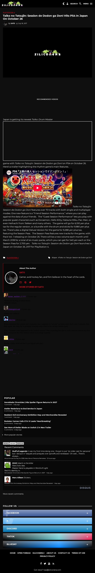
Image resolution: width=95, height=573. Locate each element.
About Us (51, 553)
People (6, 443)
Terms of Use (78, 553)
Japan (55, 257)
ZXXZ (14, 463)
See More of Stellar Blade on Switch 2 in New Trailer (27, 427)
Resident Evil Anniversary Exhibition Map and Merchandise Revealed (35, 415)
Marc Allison (17, 478)
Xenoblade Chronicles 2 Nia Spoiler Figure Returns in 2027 (30, 402)
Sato (13, 23)
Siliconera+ (39, 553)
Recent (12, 443)
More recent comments (13, 494)
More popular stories (13, 435)
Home (12, 553)
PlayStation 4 (9, 12)
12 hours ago (51, 458)
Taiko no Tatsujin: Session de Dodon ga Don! (75, 257)
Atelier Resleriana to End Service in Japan (23, 409)
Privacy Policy (47, 556)
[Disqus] (47, 323)
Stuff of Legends (19, 451)
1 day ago (49, 473)
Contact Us (64, 553)
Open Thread (24, 553)
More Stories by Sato (31, 287)
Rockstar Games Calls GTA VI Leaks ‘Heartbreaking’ (27, 421)
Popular (20, 443)
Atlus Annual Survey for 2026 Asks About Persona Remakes (25, 458)
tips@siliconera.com (52, 570)
